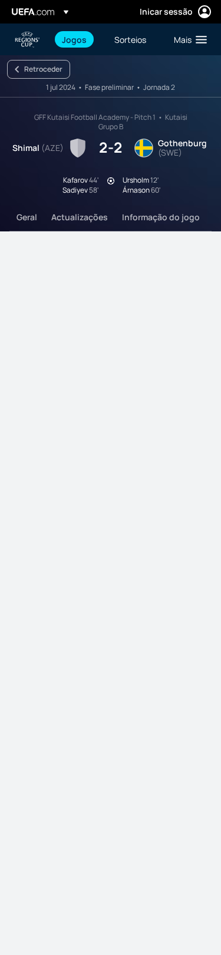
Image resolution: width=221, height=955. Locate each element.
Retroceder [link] (43, 69)
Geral (27, 217)
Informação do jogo (161, 217)
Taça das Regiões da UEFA (27, 40)
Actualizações (79, 217)
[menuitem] (78, 39)
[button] (187, 39)
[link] (74, 39)
